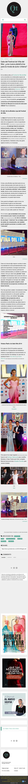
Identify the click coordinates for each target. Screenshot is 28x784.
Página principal (5, 768)
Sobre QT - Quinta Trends (19, 768)
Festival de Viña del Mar (19, 75)
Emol (14, 488)
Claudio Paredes (19, 461)
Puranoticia (14, 409)
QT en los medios (6, 770)
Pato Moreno (13, 356)
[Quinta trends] (14, 16)
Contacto (16, 770)
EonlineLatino (24, 178)
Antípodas (17, 89)
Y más (16, 782)
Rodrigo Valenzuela (12, 457)
